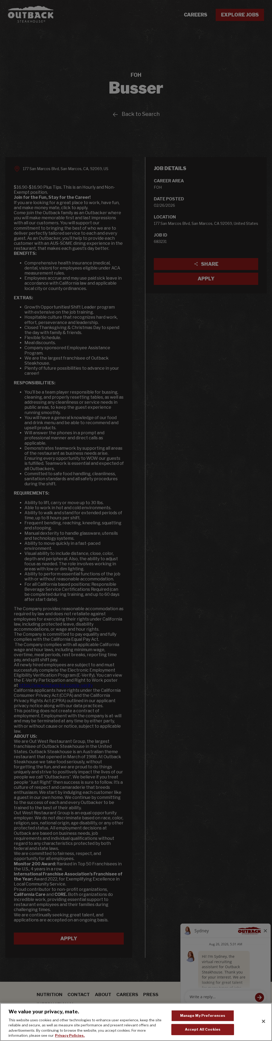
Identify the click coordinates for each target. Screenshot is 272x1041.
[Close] (263, 1021)
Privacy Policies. (70, 1035)
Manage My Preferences (203, 1015)
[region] (136, 1022)
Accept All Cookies (202, 1029)
